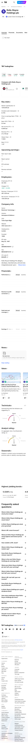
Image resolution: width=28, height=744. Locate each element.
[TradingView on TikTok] (24, 629)
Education (3, 727)
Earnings (3, 687)
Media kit (17, 695)
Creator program (5, 717)
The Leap (17, 674)
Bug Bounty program (20, 717)
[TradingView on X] (2, 629)
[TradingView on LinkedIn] (17, 629)
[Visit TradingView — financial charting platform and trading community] (7, 66)
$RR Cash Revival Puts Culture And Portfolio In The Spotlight (10, 385)
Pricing (16, 661)
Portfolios (3, 695)
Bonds (3, 666)
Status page (18, 719)
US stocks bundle (19, 682)
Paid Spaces (4, 738)
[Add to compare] (17, 89)
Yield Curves (4, 696)
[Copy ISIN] (12, 246)
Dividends (3, 688)
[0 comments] (8, 397)
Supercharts (4, 658)
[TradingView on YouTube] (10, 629)
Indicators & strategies (6, 733)
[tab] (17, 275)
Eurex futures (18, 680)
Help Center (17, 691)
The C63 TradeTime (19, 702)
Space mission (18, 688)
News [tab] (26, 32)
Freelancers (4, 736)
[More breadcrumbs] (8, 6)
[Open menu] (2, 2)
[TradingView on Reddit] (2, 633)
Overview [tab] (4, 32)
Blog (16, 690)
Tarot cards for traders (20, 701)
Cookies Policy (18, 712)
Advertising (17, 736)
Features (17, 659)
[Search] (14, 2)
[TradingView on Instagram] (13, 629)
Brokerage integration (20, 737)
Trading (3, 725)
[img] (22, 16)
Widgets (17, 723)
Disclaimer (17, 709)
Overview (17, 669)
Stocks (3, 663)
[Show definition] (14, 105)
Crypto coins (4, 668)
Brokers (16, 671)
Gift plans (17, 664)
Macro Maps (4, 700)
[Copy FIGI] (12, 252)
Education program (19, 741)
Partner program (19, 739)
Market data (18, 663)
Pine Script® (4, 701)
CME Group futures (19, 678)
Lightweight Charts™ (20, 727)
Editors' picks (4, 728)
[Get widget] (25, 405)
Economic (3, 685)
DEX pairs (3, 671)
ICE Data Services (18, 639)
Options (3, 698)
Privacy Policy (18, 710)
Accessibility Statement (20, 714)
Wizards (3, 735)
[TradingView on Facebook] (6, 629)
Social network (5, 712)
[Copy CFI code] (7, 257)
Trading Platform (19, 730)
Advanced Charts (19, 728)
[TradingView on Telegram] (20, 629)
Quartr (21, 649)
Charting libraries (19, 725)
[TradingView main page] (5, 2)
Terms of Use (18, 707)
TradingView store (19, 699)
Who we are (17, 686)
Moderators (4, 720)
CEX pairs (3, 669)
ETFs (2, 664)
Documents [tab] (19, 32)
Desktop (3, 708)
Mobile (3, 706)
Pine (2, 673)
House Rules (4, 719)
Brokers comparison (19, 672)
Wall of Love (4, 714)
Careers (16, 693)
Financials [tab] (11, 32)
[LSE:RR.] (3, 382)
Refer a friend (4, 715)
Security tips (18, 715)
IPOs (2, 690)
